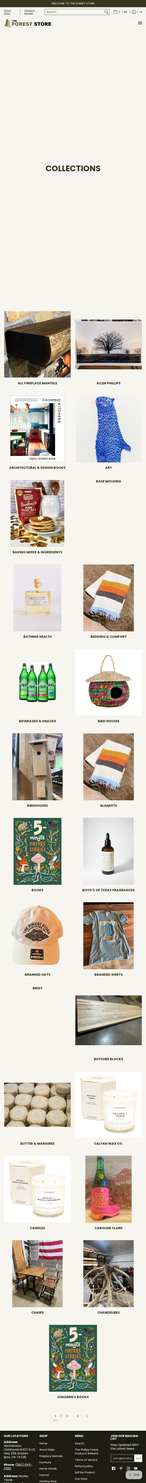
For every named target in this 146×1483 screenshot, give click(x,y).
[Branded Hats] (37, 935)
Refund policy (84, 1466)
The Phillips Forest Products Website (86, 1451)
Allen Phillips (109, 383)
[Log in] (134, 12)
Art (108, 467)
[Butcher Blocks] (108, 1020)
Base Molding (108, 481)
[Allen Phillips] (108, 344)
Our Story (81, 1479)
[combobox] (74, 12)
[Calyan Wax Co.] (108, 1104)
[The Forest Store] (27, 23)
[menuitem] (77, 12)
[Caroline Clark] (108, 1189)
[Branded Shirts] (108, 935)
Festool (44, 1475)
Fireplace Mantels (51, 1456)
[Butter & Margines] (37, 1104)
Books (38, 890)
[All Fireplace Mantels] (37, 344)
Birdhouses (37, 805)
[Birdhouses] (37, 766)
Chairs (37, 1312)
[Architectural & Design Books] (37, 428)
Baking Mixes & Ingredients (37, 552)
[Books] (37, 851)
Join (138, 1458)
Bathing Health (37, 636)
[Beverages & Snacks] (37, 682)
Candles (37, 1228)
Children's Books (73, 1397)
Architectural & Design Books (37, 467)
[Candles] (37, 1189)
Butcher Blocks (108, 1059)
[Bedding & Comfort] (108, 597)
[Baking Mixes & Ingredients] (37, 513)
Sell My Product (85, 1472)
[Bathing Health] (37, 597)
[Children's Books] (73, 1358)
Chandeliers (109, 1312)
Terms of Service (86, 1460)
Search (79, 1443)
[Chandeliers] (108, 1273)
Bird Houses (108, 721)
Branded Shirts (108, 974)
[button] (113, 1468)
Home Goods (48, 1468)
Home (43, 1443)
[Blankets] (108, 766)
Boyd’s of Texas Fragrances (108, 890)
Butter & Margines (37, 1143)
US (140, 11)
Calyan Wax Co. (108, 1143)
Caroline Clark (109, 1228)
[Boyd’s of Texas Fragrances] (108, 851)
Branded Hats (37, 974)
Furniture (45, 1462)
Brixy (37, 988)
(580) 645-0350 (18, 1467)
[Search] (106, 12)
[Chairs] (37, 1273)
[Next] (88, 1416)
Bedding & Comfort (108, 636)
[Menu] (140, 23)
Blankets (108, 805)
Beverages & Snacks (37, 721)
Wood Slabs (47, 1450)
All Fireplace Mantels (37, 383)
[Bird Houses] (108, 682)
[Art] (108, 428)
